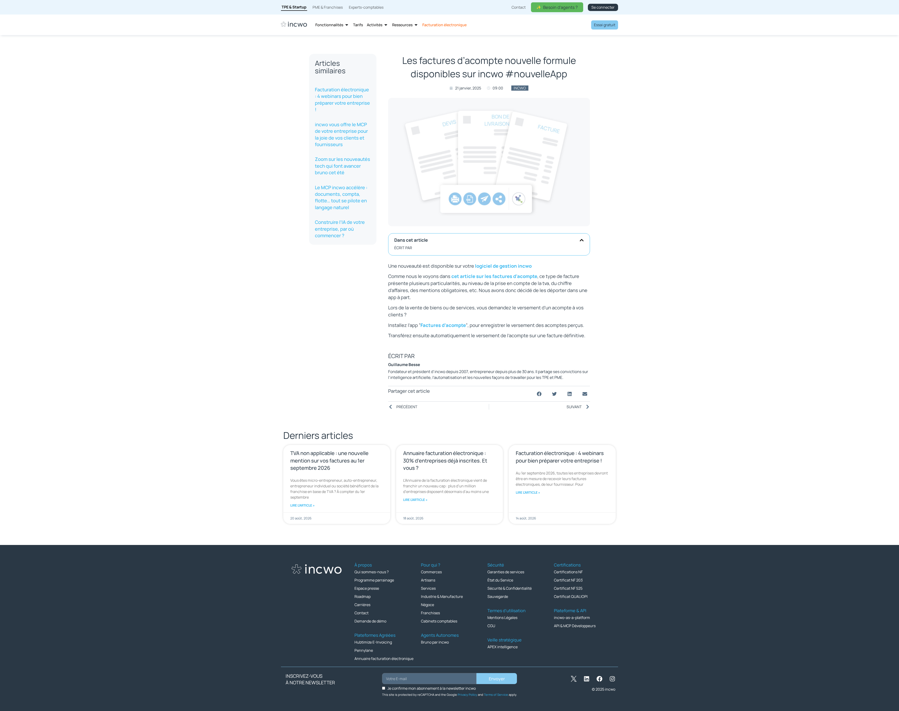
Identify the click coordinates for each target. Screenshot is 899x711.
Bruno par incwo (435, 642)
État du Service (500, 580)
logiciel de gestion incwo (503, 266)
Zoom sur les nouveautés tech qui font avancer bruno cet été (342, 166)
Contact (361, 612)
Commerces (431, 571)
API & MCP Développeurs (575, 625)
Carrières (362, 604)
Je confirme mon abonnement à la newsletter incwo (431, 688)
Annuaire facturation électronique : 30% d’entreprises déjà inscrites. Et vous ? (445, 460)
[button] (581, 240)
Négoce (427, 604)
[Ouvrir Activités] (385, 25)
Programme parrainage (374, 580)
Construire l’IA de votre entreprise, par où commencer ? (340, 229)
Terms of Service (496, 694)
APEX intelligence (502, 646)
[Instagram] (612, 679)
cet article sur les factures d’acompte (494, 276)
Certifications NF (568, 571)
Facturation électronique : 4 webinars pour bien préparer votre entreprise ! (342, 99)
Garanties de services (505, 571)
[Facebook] (599, 679)
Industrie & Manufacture (442, 596)
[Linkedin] (586, 679)
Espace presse (366, 588)
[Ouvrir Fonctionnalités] (346, 25)
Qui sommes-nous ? (371, 571)
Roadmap (362, 596)
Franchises (430, 612)
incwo (520, 88)
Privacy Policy (467, 694)
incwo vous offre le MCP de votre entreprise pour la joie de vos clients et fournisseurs (341, 134)
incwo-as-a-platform (572, 617)
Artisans (428, 580)
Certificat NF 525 (568, 588)
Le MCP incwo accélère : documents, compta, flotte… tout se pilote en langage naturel (341, 197)
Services (428, 588)
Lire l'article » (302, 505)
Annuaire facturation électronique (383, 658)
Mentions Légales (502, 617)
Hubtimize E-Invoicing (373, 642)
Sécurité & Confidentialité (509, 588)
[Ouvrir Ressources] (416, 25)
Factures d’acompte (443, 325)
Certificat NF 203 (568, 580)
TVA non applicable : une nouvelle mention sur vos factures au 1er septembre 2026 (329, 460)
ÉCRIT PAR (403, 248)
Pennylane (363, 650)
